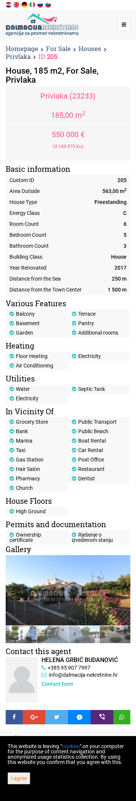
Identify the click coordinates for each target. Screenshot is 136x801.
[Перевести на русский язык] (40, 4)
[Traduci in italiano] (32, 4)
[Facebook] (14, 717)
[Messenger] (79, 717)
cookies (71, 746)
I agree (19, 778)
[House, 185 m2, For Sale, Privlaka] (68, 590)
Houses (90, 48)
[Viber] (102, 717)
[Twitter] (56, 717)
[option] (21, 634)
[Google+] (34, 717)
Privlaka (18, 56)
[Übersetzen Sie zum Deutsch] (25, 4)
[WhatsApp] (121, 717)
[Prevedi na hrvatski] (9, 4)
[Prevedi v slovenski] (48, 4)
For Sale (58, 48)
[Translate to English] (17, 4)
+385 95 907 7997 (69, 668)
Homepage (22, 48)
